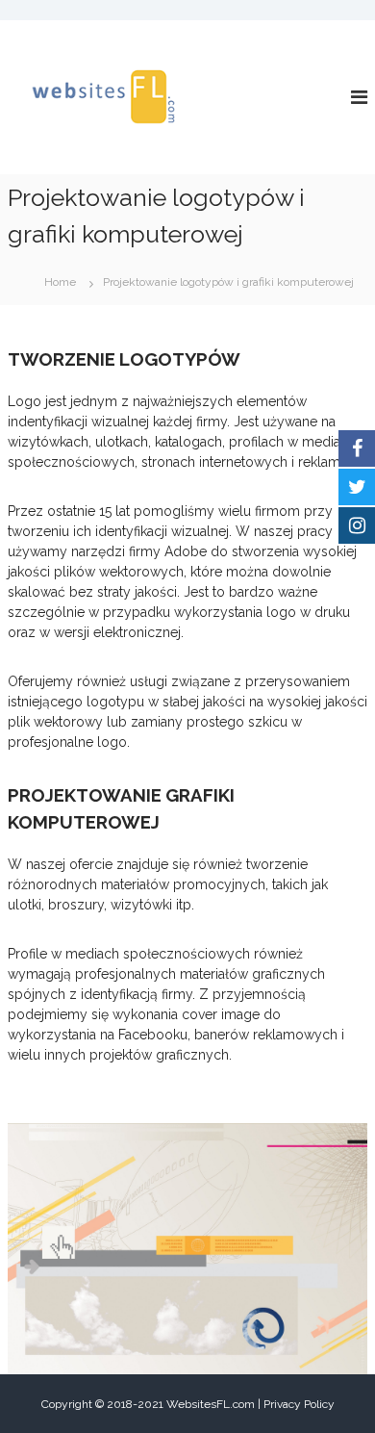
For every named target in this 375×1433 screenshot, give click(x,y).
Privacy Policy (299, 1404)
